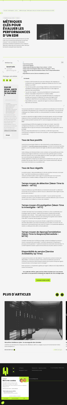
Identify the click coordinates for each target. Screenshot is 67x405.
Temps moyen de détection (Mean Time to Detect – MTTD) (37, 67)
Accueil (5, 10)
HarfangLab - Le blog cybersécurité (13, 10)
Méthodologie (23, 10)
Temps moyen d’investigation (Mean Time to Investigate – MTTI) (39, 68)
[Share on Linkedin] (7, 80)
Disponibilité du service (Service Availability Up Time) (36, 73)
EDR (36, 116)
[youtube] (13, 372)
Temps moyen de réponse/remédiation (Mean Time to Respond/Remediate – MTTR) (41, 71)
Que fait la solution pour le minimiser (38, 146)
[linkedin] (13, 368)
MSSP (23, 121)
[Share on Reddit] (10, 80)
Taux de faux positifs (28, 64)
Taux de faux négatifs (28, 65)
